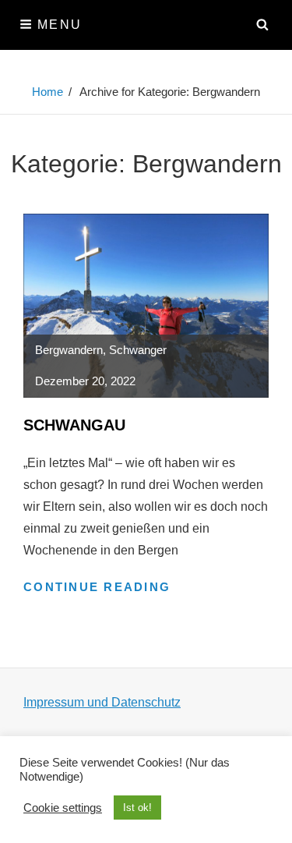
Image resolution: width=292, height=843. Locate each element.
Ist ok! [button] (137, 807)
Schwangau (74, 425)
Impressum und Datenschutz (102, 702)
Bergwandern (69, 349)
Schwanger (138, 349)
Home (47, 91)
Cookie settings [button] (62, 808)
